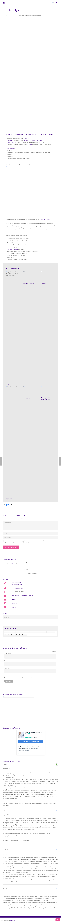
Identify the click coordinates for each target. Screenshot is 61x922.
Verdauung (25, 138)
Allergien (9, 140)
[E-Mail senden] (4, 505)
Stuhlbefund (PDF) (45, 219)
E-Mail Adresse (8, 653)
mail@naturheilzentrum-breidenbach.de (23, 595)
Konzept (14, 564)
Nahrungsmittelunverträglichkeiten (33, 140)
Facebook (15, 599)
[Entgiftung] (13, 442)
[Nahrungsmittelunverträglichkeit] (48, 391)
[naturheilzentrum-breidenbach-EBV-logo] (53, 3)
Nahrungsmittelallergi (12, 249)
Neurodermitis (11, 148)
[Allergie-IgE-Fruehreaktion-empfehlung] (30, 276)
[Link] (48, 276)
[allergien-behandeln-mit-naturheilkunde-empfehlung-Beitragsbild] (13, 327)
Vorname (6, 660)
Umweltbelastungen (12, 142)
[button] (3, 3)
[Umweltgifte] (30, 391)
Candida (21, 247)
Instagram (15, 603)
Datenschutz (13, 920)
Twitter (14, 607)
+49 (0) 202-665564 (17, 588)
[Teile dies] (8, 505)
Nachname (7, 668)
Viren (30, 144)
